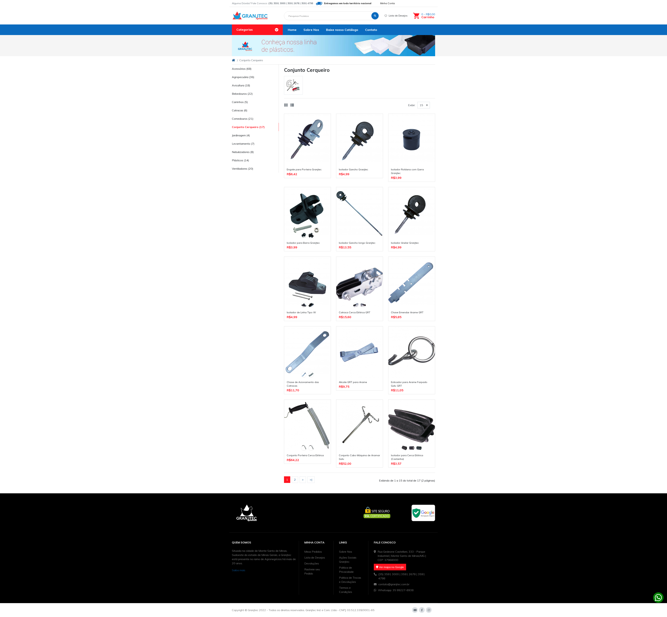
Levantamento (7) (243, 143)
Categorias (244, 30)
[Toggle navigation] (276, 30)
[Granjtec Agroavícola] (250, 16)
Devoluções (311, 563)
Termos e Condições (345, 590)
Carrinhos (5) (240, 102)
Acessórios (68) (242, 68)
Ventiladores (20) (242, 168)
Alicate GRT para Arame (353, 382)
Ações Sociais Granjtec (347, 559)
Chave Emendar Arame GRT (407, 312)
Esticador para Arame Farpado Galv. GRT (409, 384)
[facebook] (422, 610)
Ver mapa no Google (391, 567)
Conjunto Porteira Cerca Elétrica (305, 455)
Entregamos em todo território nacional (347, 3)
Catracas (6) (239, 110)
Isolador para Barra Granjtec (303, 242)
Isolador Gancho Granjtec (353, 169)
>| (311, 479)
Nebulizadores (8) (243, 152)
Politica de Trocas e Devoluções (350, 580)
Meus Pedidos (313, 551)
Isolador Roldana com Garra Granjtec (407, 171)
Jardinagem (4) (241, 135)
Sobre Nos (345, 551)
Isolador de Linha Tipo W (301, 312)
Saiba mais (238, 570)
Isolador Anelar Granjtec (405, 242)
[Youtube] (415, 610)
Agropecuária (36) (243, 77)
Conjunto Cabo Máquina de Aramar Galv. (359, 457)
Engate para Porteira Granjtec (304, 169)
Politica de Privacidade (346, 569)
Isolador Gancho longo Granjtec (357, 242)
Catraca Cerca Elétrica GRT (354, 312)
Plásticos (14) (240, 160)
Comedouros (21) (242, 118)
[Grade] (286, 105)
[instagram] (429, 610)
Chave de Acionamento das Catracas (303, 384)
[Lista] (292, 105)
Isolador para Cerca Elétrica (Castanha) (407, 457)
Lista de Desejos (398, 15)
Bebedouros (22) (242, 93)
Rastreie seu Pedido (312, 571)
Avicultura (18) (241, 85)
